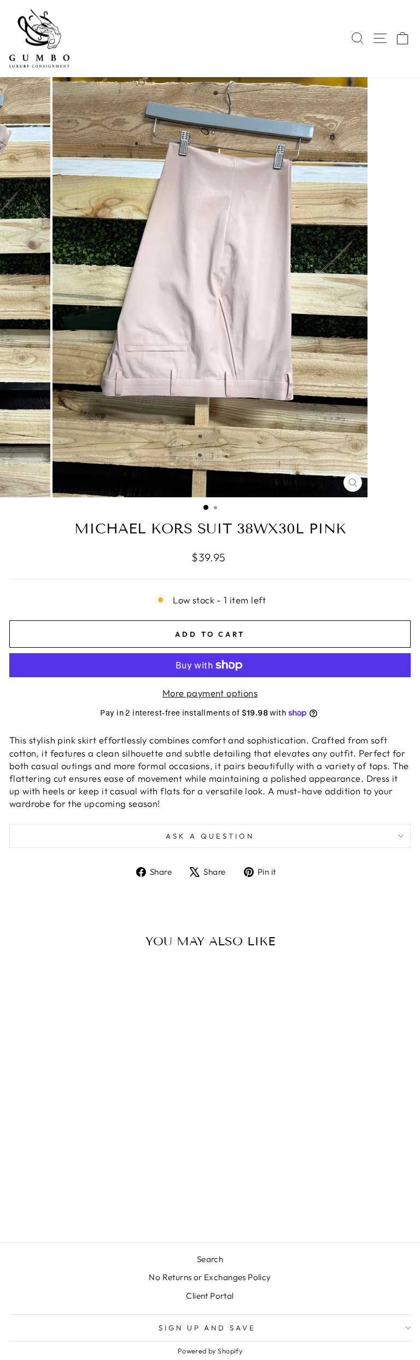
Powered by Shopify (210, 1350)
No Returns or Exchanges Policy (210, 1277)
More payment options (210, 693)
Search (210, 1259)
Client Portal (210, 1296)
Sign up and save (207, 1327)
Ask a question (210, 836)
